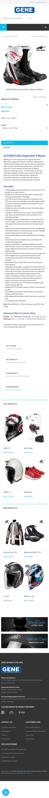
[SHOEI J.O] (14, 472)
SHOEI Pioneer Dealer (8, 757)
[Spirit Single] (34, 428)
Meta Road (28, 492)
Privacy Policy (30, 739)
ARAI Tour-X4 (29, 596)
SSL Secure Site (12, 359)
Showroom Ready (12, 387)
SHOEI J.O (7, 492)
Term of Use (30, 735)
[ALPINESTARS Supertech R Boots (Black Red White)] (24, 65)
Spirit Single (28, 448)
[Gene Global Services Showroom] (24, 624)
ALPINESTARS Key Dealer (9, 761)
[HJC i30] (14, 576)
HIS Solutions (28, 773)
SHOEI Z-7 (7, 448)
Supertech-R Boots (11, 36)
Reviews (7, 147)
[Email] (47, 105)
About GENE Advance (33, 727)
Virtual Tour (9, 390)
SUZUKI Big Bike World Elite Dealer (12, 753)
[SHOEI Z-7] (14, 428)
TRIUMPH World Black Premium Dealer (13, 749)
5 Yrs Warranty (12, 373)
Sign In (31, 2)
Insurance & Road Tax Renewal (36, 731)
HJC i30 (6, 596)
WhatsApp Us (5, 731)
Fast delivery (11, 346)
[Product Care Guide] (24, 641)
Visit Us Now (18, 390)
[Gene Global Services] (25, 10)
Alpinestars (5, 111)
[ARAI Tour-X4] (34, 576)
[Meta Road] (34, 472)
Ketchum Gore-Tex (10, 552)
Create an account (41, 2)
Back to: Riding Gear (39, 97)
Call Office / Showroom (9, 727)
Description (8, 143)
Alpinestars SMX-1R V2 (32, 552)
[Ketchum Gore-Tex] (14, 532)
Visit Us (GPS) (5, 739)
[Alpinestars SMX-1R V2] (34, 532)
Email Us (4, 735)
